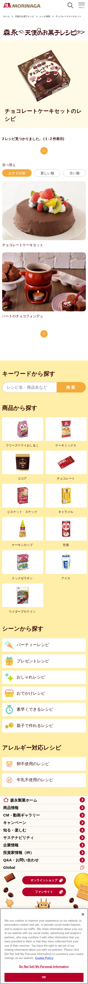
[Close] (83, 914)
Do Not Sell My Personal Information (44, 966)
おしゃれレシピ (31, 677)
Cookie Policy (44, 958)
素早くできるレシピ (35, 709)
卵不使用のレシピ (33, 764)
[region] (44, 946)
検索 (71, 387)
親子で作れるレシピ (35, 725)
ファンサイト (44, 891)
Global (9, 867)
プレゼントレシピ (33, 661)
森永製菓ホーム (23, 800)
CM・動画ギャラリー (21, 815)
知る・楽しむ (14, 830)
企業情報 (11, 845)
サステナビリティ (18, 837)
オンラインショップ (44, 880)
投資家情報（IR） (18, 852)
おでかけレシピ (31, 693)
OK (44, 977)
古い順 (74, 173)
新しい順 (47, 173)
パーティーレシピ (33, 645)
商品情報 (11, 808)
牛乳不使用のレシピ (35, 780)
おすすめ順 (16, 173)
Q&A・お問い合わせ (21, 860)
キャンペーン (14, 823)
